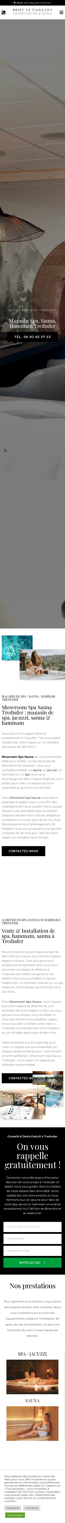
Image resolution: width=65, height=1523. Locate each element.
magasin (30, 310)
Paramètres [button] (12, 1508)
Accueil (15, 310)
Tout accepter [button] (15, 1515)
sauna (37, 770)
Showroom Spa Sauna (25, 797)
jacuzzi (52, 770)
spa (27, 774)
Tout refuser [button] (31, 1508)
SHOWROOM (32, 1446)
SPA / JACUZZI (32, 1354)
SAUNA (32, 1400)
